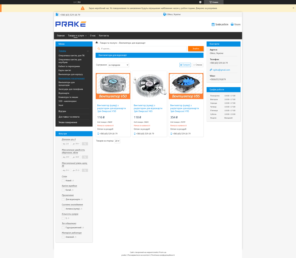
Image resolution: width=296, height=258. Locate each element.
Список (199, 64)
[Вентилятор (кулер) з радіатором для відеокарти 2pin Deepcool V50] (113, 86)
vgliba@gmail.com (221, 69)
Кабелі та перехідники (69, 66)
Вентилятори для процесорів (67, 83)
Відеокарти (64, 93)
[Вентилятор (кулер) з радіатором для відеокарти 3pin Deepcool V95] (186, 86)
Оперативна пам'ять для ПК (72, 55)
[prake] (71, 24)
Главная (61, 35)
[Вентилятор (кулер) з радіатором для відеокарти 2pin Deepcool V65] (149, 86)
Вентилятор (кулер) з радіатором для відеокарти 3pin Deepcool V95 (184, 108)
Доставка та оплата (69, 116)
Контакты (104, 35)
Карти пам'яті (65, 70)
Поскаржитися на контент (139, 255)
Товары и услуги (76, 35)
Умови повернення (68, 122)
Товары (62, 50)
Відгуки (62, 111)
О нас (93, 35)
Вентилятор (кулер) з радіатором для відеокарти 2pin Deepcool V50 (111, 108)
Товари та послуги (108, 42)
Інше (61, 105)
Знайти (196, 48)
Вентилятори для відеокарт (72, 78)
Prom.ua (162, 252)
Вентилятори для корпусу (71, 74)
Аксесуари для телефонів (71, 89)
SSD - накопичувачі (67, 101)
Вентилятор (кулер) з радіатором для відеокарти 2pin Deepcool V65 (148, 108)
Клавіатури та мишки (68, 97)
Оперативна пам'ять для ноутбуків (70, 61)
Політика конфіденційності (163, 255)
